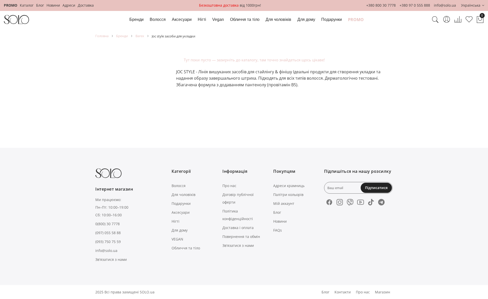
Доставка (86, 5)
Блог (40, 5)
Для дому (180, 230)
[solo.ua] (16, 19)
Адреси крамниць (288, 185)
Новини (53, 5)
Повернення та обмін (241, 236)
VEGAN (177, 239)
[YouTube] (360, 202)
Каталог (27, 5)
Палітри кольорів (288, 194)
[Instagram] (339, 202)
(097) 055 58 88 (108, 232)
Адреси (69, 5)
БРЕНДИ (122, 36)
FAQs (277, 230)
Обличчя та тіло (186, 248)
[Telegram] (381, 202)
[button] (472, 5)
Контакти (342, 292)
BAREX (139, 36)
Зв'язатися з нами (111, 259)
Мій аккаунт (283, 203)
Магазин (382, 292)
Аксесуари (181, 212)
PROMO (10, 5)
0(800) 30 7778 (107, 223)
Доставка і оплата (238, 227)
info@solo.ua (445, 5)
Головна (102, 36)
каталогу (249, 59)
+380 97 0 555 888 (415, 5)
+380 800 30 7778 (381, 5)
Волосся (179, 185)
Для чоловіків (183, 194)
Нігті (175, 221)
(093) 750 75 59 (108, 241)
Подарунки (181, 203)
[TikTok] (371, 202)
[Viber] (350, 202)
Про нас (229, 185)
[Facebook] (329, 202)
